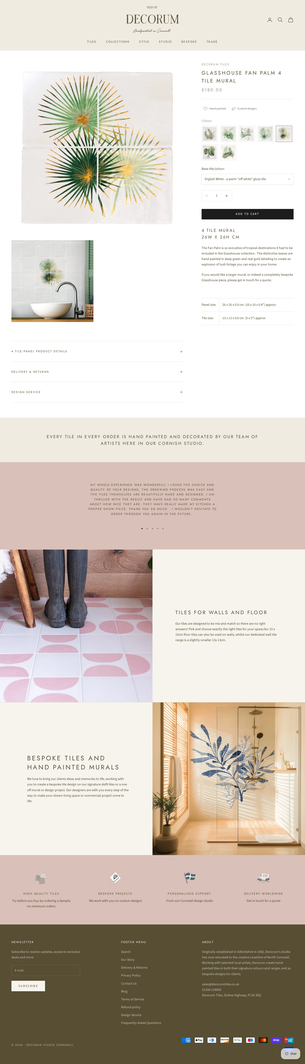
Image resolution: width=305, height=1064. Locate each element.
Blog (124, 991)
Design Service (131, 1015)
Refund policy (131, 1007)
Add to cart (247, 214)
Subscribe (28, 986)
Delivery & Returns (134, 967)
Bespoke (189, 42)
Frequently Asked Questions (141, 1023)
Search (126, 952)
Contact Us (129, 983)
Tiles (92, 42)
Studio (165, 42)
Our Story (128, 959)
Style (144, 42)
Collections (118, 42)
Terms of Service (132, 999)
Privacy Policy (131, 975)
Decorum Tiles (215, 64)
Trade (212, 42)
